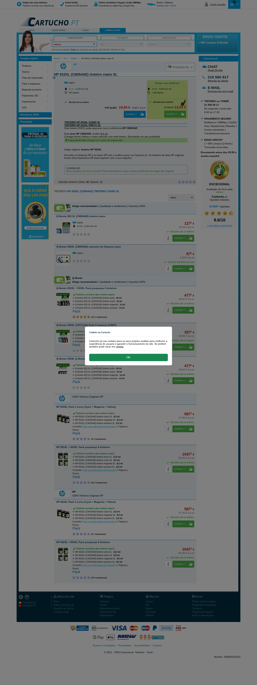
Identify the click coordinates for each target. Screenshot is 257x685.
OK (128, 357)
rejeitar (119, 346)
